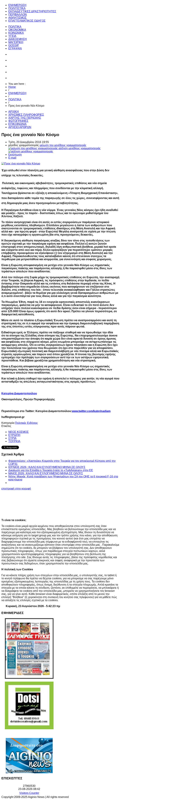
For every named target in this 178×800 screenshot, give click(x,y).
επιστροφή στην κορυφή (16, 488)
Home (12, 86)
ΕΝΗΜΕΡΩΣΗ (17, 93)
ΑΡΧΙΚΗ (13, 111)
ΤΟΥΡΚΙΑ (14, 441)
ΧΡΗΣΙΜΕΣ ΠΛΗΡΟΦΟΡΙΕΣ (26, 114)
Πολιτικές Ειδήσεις (26, 422)
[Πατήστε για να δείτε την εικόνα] (20, 163)
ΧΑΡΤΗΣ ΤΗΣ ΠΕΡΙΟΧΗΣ (24, 117)
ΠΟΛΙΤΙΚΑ (14, 99)
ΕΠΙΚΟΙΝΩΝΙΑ (17, 124)
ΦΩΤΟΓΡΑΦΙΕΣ (18, 120)
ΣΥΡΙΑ (12, 438)
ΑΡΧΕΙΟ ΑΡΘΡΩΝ (19, 127)
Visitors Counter (29, 793)
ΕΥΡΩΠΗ (14, 435)
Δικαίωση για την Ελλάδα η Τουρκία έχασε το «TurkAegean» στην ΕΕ (50, 470)
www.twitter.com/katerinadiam (91, 411)
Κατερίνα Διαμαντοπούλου (19, 393)
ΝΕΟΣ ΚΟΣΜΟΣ (18, 431)
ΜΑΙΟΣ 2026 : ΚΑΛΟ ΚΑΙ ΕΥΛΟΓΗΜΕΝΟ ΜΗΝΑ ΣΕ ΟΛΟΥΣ (45, 473)
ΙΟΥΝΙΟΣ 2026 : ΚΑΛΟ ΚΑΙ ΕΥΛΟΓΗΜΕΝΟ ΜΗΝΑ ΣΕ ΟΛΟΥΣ (46, 467)
